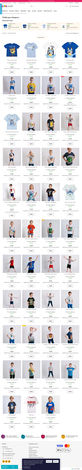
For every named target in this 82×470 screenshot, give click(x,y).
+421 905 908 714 (9, 458)
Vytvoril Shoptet (76, 468)
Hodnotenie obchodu (33, 452)
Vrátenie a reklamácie (33, 455)
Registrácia (77, 2)
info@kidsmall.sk (8, 448)
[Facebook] (3, 461)
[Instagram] (6, 461)
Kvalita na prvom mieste (6, 2)
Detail (11, 72)
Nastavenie (26, 467)
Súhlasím (56, 461)
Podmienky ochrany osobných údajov (36, 457)
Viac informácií (32, 464)
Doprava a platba (32, 454)
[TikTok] (9, 461)
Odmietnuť (49, 461)
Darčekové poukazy (22, 2)
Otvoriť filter (41, 37)
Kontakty (14, 2)
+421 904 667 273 (9, 451)
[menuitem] (4, 11)
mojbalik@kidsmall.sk (9, 455)
